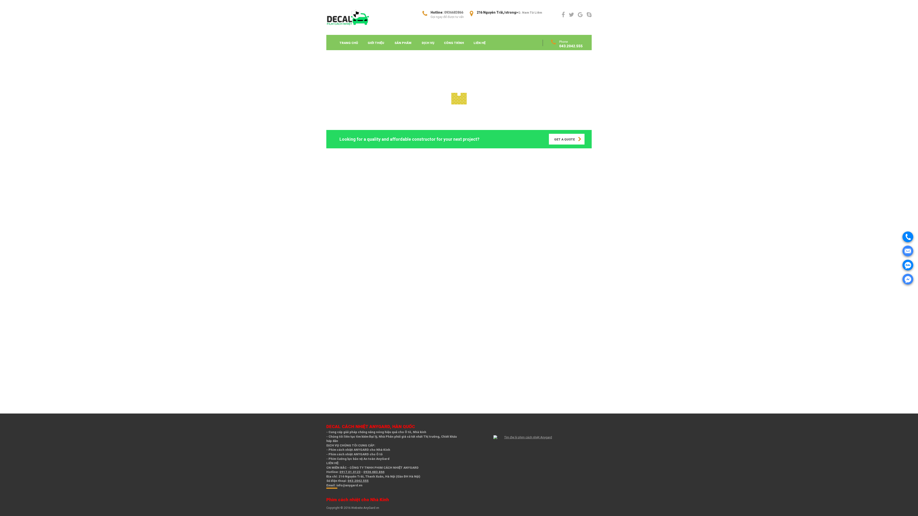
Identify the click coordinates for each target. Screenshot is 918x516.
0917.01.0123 (350, 472)
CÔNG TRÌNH (454, 43)
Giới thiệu (376, 43)
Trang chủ (348, 43)
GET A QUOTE (564, 139)
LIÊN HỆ (480, 43)
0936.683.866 (373, 472)
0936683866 (453, 12)
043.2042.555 (358, 481)
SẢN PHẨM (402, 43)
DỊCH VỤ (428, 43)
